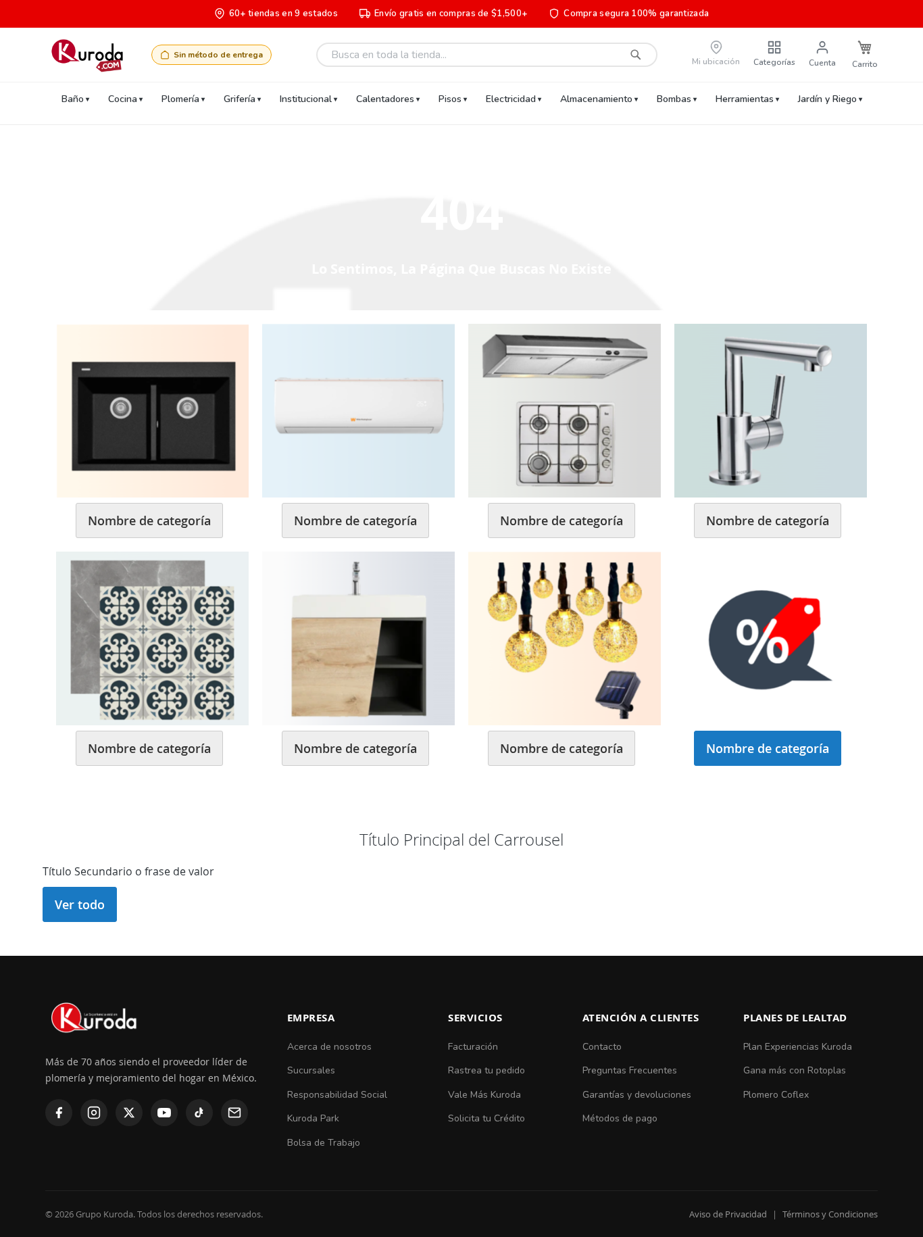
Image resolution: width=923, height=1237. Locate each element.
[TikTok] (199, 1112)
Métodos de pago (619, 1118)
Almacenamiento (596, 99)
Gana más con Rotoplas (794, 1070)
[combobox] (487, 55)
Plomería (180, 99)
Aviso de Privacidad (728, 1214)
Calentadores (385, 99)
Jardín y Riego (827, 99)
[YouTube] (164, 1112)
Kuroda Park (313, 1118)
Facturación (473, 1046)
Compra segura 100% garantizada (636, 13)
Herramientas (745, 99)
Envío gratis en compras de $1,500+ (450, 13)
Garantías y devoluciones (636, 1094)
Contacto (602, 1046)
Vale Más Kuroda (484, 1094)
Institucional (306, 99)
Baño (72, 99)
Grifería (239, 99)
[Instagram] (93, 1112)
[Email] (234, 1112)
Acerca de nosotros (329, 1046)
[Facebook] (58, 1112)
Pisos (450, 99)
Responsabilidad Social (337, 1094)
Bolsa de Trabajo (323, 1142)
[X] (129, 1112)
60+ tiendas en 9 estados (283, 13)
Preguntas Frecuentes (629, 1070)
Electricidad (511, 99)
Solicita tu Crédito (486, 1118)
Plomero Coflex (776, 1094)
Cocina (122, 99)
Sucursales (311, 1070)
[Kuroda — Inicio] (95, 1044)
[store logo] (86, 55)
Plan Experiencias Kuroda (797, 1046)
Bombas (674, 99)
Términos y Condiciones (830, 1214)
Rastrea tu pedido (486, 1070)
